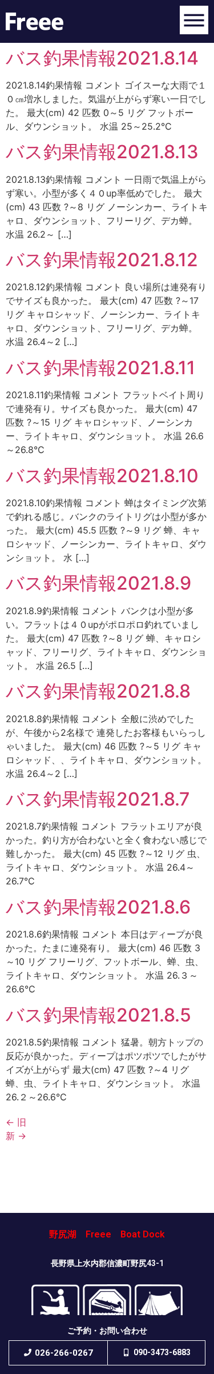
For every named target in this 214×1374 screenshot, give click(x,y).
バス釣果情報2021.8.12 (102, 260)
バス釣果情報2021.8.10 (102, 475)
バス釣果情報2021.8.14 (102, 58)
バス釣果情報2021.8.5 (98, 1015)
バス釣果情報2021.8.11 (100, 367)
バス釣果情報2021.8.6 (98, 907)
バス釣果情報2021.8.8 (98, 691)
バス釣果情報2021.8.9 (98, 583)
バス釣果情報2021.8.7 (98, 799)
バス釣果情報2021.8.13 (102, 152)
